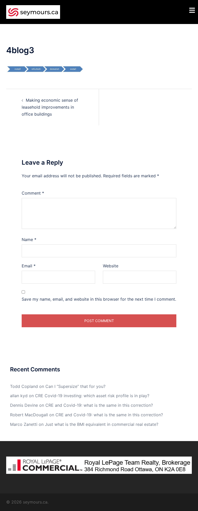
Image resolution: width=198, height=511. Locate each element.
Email (29, 265)
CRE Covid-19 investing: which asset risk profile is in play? (92, 395)
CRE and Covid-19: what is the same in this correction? (99, 405)
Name (29, 239)
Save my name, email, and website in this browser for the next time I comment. (99, 299)
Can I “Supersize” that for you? (75, 386)
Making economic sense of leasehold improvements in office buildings (50, 107)
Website (110, 265)
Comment (33, 193)
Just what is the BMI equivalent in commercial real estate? (101, 424)
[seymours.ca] (33, 11)
